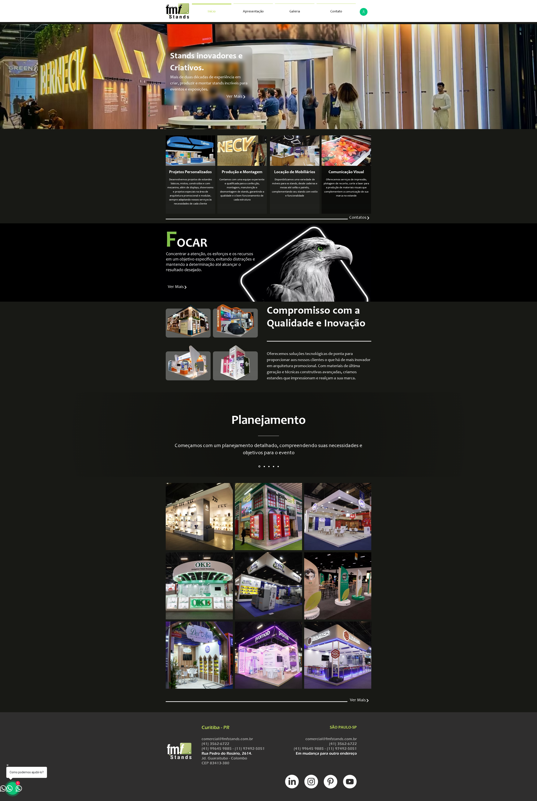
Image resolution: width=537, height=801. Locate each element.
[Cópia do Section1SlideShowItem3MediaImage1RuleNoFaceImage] (273, 466)
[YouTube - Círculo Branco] (350, 781)
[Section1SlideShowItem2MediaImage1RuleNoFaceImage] (264, 466)
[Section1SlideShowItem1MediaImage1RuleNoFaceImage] (259, 466)
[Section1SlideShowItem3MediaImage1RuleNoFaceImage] (269, 466)
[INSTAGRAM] (311, 781)
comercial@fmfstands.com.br (227, 739)
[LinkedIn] (292, 781)
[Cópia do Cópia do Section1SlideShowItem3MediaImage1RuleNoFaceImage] (278, 466)
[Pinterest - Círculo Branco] (330, 781)
